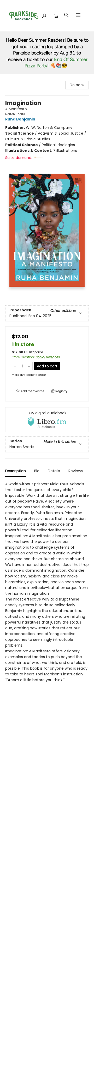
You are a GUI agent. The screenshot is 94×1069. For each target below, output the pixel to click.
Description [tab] (15, 470)
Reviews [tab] (75, 470)
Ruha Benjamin (20, 119)
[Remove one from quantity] (15, 366)
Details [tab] (54, 470)
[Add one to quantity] (29, 366)
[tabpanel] (47, 588)
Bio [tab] (36, 470)
